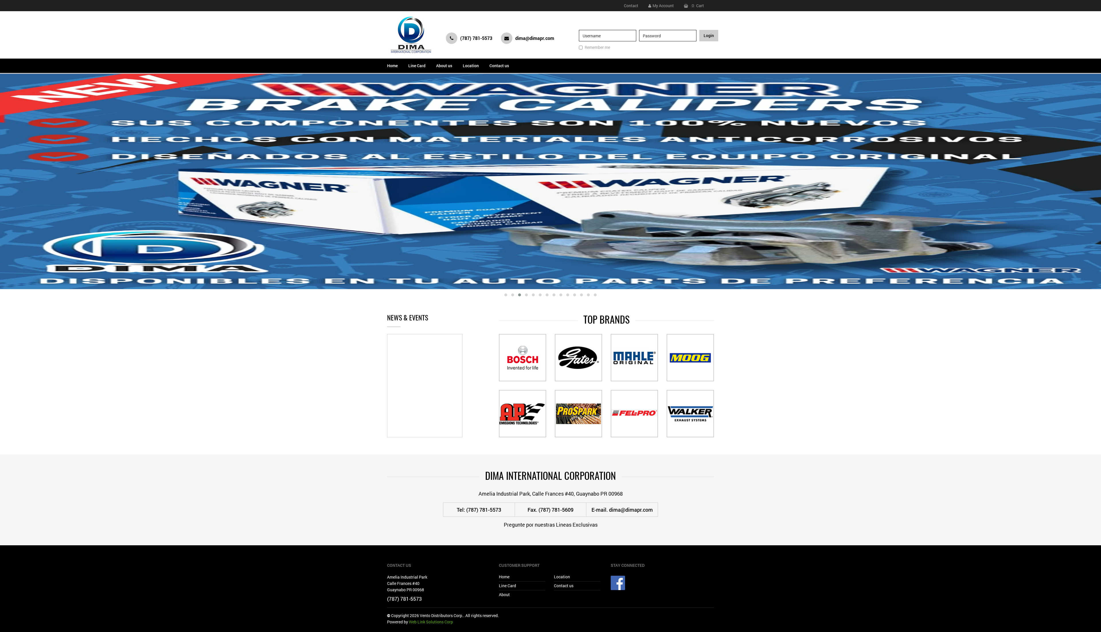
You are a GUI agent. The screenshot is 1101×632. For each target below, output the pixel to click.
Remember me (597, 47)
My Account (663, 5)
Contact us (499, 65)
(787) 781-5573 (476, 38)
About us (444, 65)
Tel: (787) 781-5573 (479, 509)
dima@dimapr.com (534, 38)
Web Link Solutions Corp (431, 622)
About (504, 594)
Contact (631, 5)
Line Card (416, 65)
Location (471, 65)
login (709, 35)
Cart (700, 5)
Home (392, 65)
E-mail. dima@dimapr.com (622, 509)
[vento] (410, 35)
